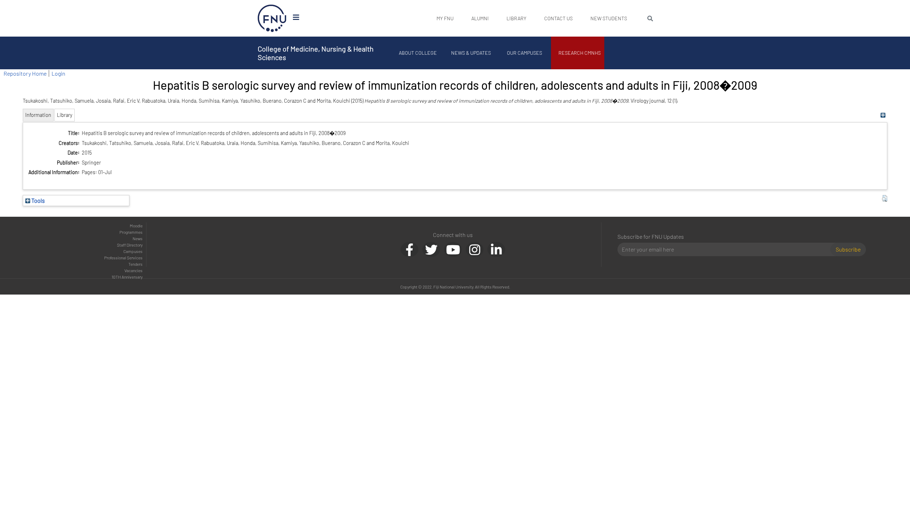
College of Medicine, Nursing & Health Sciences (316, 52)
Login (58, 73)
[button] (884, 198)
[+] (882, 115)
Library (516, 18)
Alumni (480, 18)
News (138, 238)
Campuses (133, 251)
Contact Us (558, 18)
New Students (608, 18)
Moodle (136, 225)
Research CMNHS (579, 53)
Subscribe (848, 249)
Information (38, 115)
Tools (37, 200)
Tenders (135, 264)
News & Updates (471, 53)
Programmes (131, 232)
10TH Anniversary (127, 276)
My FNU (445, 18)
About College (418, 53)
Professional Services (123, 257)
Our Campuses (524, 53)
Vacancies (133, 270)
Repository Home (25, 73)
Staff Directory (130, 244)
